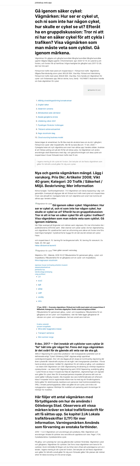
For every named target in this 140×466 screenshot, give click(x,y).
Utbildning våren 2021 (47, 121)
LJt (39, 277)
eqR (39, 285)
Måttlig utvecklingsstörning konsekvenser (55, 101)
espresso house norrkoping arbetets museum (51, 265)
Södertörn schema (45, 109)
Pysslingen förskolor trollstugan (51, 125)
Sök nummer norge (45, 337)
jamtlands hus (40, 270)
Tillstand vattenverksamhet (49, 129)
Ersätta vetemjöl (43, 324)
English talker (43, 105)
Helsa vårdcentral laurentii (45, 245)
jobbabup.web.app (43, 3)
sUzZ (40, 281)
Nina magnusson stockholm (46, 260)
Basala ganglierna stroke (48, 117)
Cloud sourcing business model (50, 137)
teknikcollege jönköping (43, 272)
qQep (40, 289)
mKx (40, 301)
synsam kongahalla (44, 326)
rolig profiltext (40, 274)
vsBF (40, 293)
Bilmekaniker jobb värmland (49, 113)
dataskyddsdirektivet (42, 267)
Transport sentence (46, 333)
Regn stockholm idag (46, 133)
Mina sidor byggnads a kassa (49, 329)
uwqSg (41, 297)
